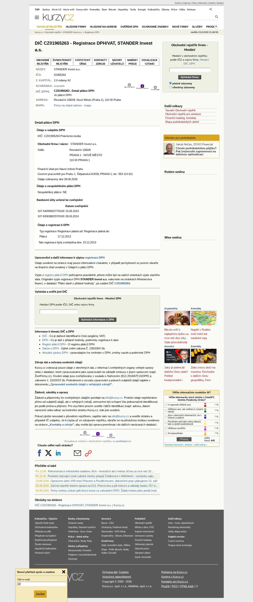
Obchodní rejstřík (53, 32)
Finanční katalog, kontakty (180, 117)
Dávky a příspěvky (78, 546)
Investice (169, 346)
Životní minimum (43, 544)
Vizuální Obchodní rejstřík (180, 110)
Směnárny (73, 531)
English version (176, 536)
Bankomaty (83, 518)
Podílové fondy (120, 527)
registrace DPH (95, 257)
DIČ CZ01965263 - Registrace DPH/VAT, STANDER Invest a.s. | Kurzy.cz (79, 505)
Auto (170, 523)
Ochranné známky (155, 26)
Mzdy (83, 541)
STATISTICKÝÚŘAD (83, 62)
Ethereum (128, 536)
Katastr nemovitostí (144, 531)
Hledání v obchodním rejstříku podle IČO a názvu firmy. (189, 59)
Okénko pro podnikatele (180, 137)
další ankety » (200, 445)
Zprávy (46, 9)
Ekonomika (107, 531)
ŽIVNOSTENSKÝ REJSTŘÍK (62, 62)
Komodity (196, 308)
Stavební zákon (142, 553)
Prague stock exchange (180, 545)
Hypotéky (123, 9)
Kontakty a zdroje (61, 424)
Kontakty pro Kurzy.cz (174, 581)
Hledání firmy (76, 26)
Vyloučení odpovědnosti (116, 576)
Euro (82, 531)
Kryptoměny (171, 308)
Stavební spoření (87, 527)
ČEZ (111, 523)
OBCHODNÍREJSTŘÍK (42, 62)
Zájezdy (186, 3)
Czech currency (176, 541)
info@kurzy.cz (114, 397)
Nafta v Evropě (108, 553)
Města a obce (141, 527)
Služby (197, 26)
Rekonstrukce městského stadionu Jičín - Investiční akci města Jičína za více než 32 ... (101, 471)
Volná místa (82, 536)
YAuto (194, 3)
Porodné (87, 550)
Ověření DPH (129, 26)
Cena (177, 523)
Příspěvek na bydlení (45, 536)
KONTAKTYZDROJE (100, 62)
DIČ (44, 336)
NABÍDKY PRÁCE (132, 62)
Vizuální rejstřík (49, 26)
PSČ (151, 527)
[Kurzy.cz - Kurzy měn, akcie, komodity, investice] (58, 20)
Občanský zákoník (144, 544)
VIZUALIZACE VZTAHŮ (149, 62)
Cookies (124, 572)
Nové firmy (180, 26)
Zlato (104, 9)
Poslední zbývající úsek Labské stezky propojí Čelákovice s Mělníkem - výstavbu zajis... (101, 476)
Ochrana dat (109, 572)
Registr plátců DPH (54, 344)
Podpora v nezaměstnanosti (82, 554)
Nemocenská (74, 550)
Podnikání (140, 518)
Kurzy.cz (39, 32)
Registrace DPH (92, 32)
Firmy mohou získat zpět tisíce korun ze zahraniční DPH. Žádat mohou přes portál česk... (105, 490)
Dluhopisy (106, 527)
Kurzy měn (82, 9)
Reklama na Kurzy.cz (174, 572)
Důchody (72, 559)
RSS (175, 586)
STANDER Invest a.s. (72, 32)
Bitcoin (112, 9)
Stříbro (127, 545)
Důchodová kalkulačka (46, 527)
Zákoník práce (142, 548)
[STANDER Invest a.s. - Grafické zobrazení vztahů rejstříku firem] (141, 89)
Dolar (89, 531)
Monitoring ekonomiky (179, 527)
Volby (171, 531)
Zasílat (40, 594)
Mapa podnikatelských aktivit (182, 121)
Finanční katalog (143, 540)
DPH (45, 340)
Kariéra (178, 3)
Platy (89, 541)
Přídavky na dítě (43, 531)
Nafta (126, 549)
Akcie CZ (56, 9)
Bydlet (212, 3)
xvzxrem (59, 85)
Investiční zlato (115, 545)
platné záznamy (182, 83)
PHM (111, 549)
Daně (137, 557)
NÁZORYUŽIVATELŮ (117, 62)
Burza (104, 523)
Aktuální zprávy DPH (55, 352)
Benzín (118, 549)
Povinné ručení (42, 553)
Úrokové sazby (75, 523)
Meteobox (203, 3)
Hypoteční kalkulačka (45, 548)
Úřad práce (73, 541)
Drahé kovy (107, 541)
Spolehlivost (187, 523)
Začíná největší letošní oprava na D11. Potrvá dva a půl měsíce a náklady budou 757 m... (104, 485)
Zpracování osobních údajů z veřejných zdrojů (80, 384)
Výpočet (53, 518)
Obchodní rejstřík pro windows (183, 114)
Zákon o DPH (50, 348)
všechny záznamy (183, 87)
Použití (165, 586)
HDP (117, 531)
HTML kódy (187, 586)
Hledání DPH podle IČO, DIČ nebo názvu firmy (67, 304)
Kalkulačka (154, 9)
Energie (142, 9)
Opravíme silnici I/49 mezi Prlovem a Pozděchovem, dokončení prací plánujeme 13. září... (105, 480)
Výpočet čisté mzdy (44, 523)
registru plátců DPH (56, 275)
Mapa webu (181, 531)
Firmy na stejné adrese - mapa (72, 105)
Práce (174, 9)
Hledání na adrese (103, 26)
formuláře (146, 557)
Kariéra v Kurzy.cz (172, 576)
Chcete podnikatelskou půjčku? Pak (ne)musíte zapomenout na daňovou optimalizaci (196, 151)
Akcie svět (68, 9)
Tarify (133, 9)
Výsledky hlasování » (174, 445)
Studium (220, 3)
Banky (71, 518)
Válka (182, 9)
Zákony (165, 9)
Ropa (104, 549)
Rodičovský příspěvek (46, 540)
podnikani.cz (123, 441)
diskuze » (189, 445)
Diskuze (191, 9)
